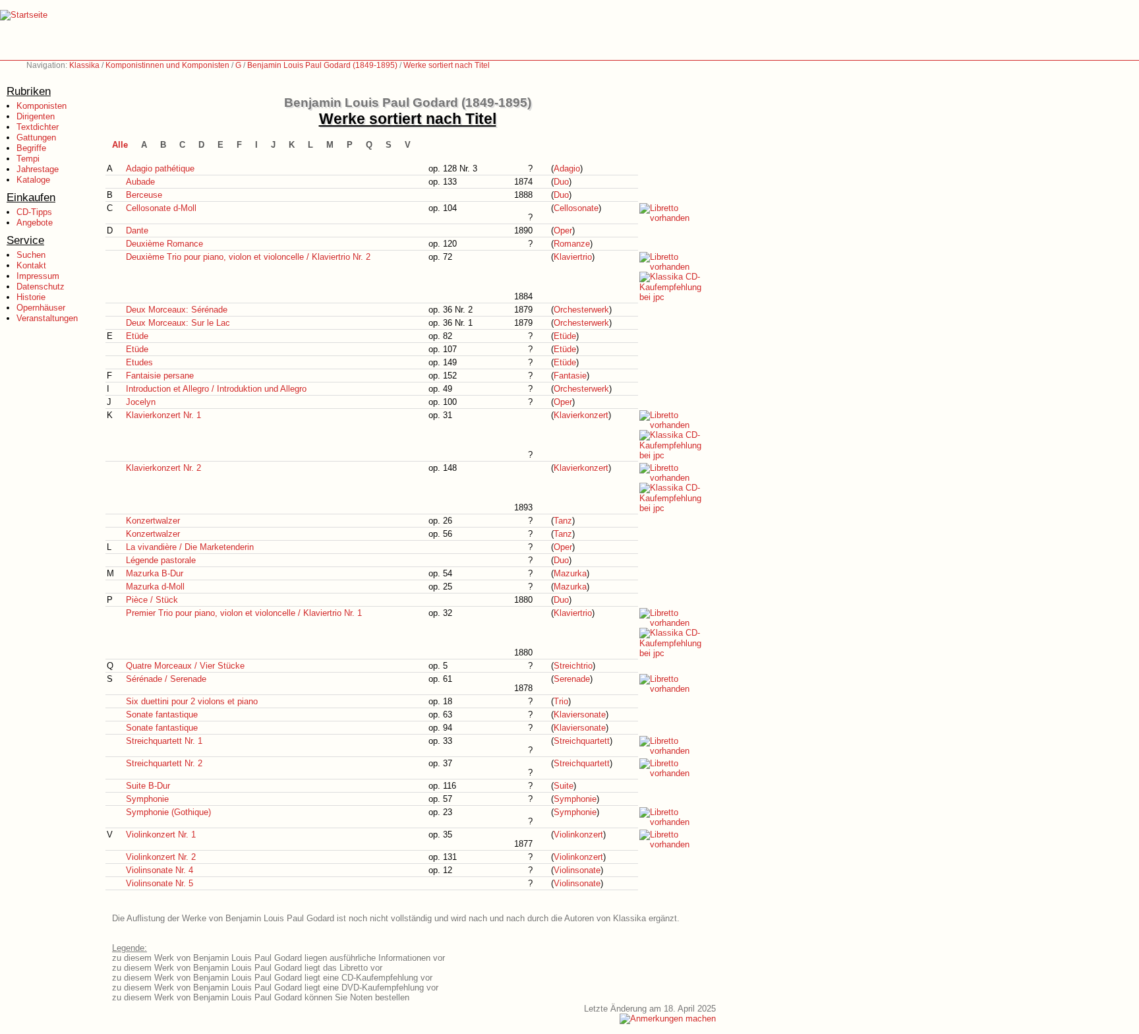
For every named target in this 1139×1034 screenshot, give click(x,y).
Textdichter (37, 127)
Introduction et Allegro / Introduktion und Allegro (216, 389)
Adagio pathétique (160, 168)
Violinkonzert (578, 834)
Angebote (34, 223)
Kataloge (33, 180)
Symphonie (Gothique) (168, 812)
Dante (137, 230)
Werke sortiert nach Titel (446, 65)
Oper (563, 230)
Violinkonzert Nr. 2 (161, 857)
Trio (561, 701)
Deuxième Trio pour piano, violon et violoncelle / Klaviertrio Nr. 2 (248, 257)
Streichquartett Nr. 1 (164, 741)
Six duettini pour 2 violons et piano (192, 701)
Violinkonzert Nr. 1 (161, 834)
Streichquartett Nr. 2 (164, 763)
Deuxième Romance (164, 244)
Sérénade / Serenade (166, 679)
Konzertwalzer (153, 521)
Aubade (140, 182)
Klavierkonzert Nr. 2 (163, 468)
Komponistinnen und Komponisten (167, 65)
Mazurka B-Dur (154, 573)
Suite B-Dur (148, 786)
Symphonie (147, 799)
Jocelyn (141, 402)
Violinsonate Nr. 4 (159, 870)
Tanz (563, 521)
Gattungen (36, 137)
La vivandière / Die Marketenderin (190, 547)
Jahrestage (37, 169)
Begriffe (31, 148)
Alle (120, 145)
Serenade (572, 679)
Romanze (572, 244)
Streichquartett (582, 741)
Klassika (84, 65)
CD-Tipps (34, 212)
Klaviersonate (580, 714)
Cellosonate (576, 208)
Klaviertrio (573, 257)
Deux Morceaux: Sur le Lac (178, 323)
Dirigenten (35, 116)
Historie (30, 297)
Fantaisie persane (160, 375)
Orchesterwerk (581, 310)
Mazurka (570, 573)
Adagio (567, 168)
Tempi (28, 159)
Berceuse (144, 195)
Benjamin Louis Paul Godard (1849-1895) (322, 65)
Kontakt (31, 265)
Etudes (139, 362)
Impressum (37, 276)
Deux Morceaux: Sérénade (176, 310)
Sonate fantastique (162, 714)
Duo (561, 182)
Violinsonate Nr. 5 (159, 883)
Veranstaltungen (47, 318)
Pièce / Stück (152, 600)
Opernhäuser (40, 308)
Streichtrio (573, 666)
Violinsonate (577, 870)
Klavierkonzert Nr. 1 (163, 415)
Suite (563, 786)
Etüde (137, 336)
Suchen (30, 255)
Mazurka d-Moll (155, 587)
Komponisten (41, 106)
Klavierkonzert (581, 415)
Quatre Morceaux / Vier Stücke (185, 666)
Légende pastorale (161, 560)
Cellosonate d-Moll (161, 208)
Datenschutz (40, 286)
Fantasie (570, 375)
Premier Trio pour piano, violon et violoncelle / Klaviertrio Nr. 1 (244, 613)
